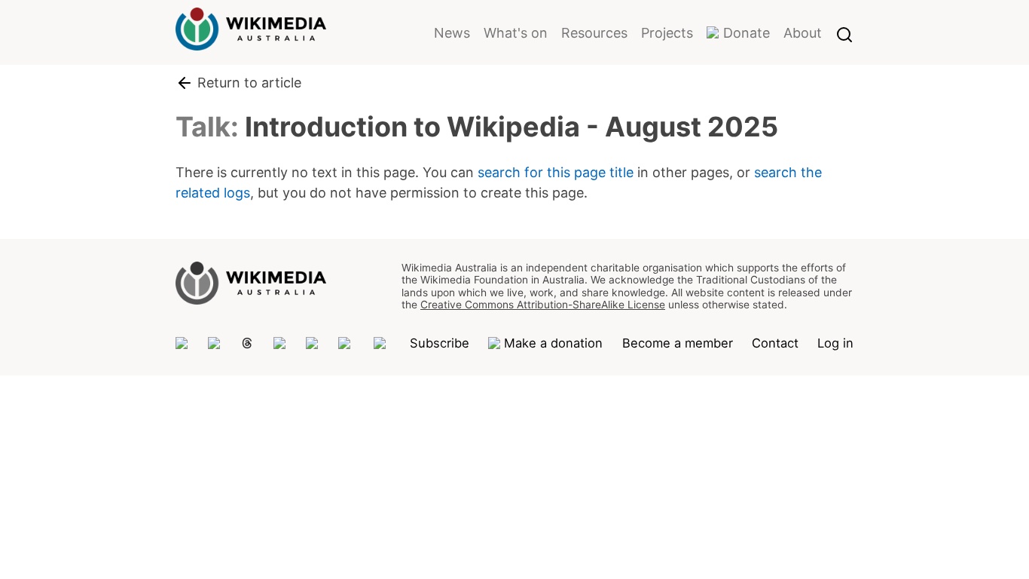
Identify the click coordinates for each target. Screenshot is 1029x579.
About (802, 33)
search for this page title (556, 172)
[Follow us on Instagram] (280, 343)
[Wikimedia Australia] (251, 40)
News (452, 33)
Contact (775, 343)
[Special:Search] (844, 32)
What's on (516, 33)
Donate (746, 33)
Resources (594, 33)
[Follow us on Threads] (247, 343)
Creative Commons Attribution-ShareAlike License (542, 305)
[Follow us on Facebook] (312, 343)
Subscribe (439, 343)
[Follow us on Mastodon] (182, 343)
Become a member (677, 343)
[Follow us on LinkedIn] (346, 343)
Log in (835, 343)
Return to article (249, 82)
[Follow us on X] (214, 343)
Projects (667, 33)
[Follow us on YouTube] (382, 343)
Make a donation (553, 343)
